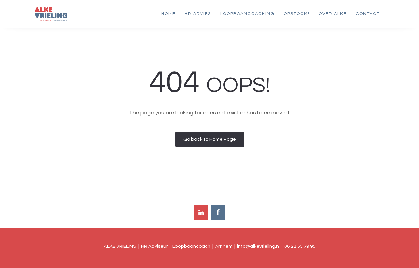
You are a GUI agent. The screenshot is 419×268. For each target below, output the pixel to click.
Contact (368, 14)
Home (168, 14)
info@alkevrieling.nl (258, 246)
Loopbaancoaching (247, 14)
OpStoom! (296, 14)
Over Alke (333, 14)
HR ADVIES (198, 14)
